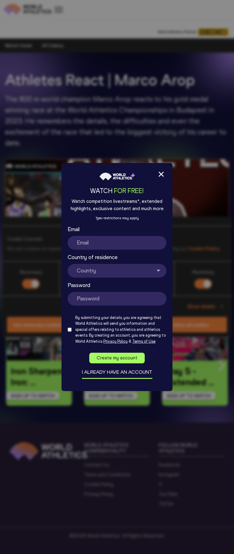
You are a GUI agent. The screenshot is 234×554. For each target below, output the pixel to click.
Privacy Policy (115, 341)
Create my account (117, 358)
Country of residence (93, 257)
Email (74, 229)
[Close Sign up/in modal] (161, 174)
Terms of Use (143, 341)
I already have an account (117, 372)
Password (79, 285)
